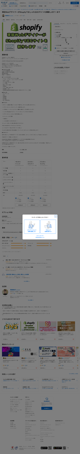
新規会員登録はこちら (40, 237)
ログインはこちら (40, 235)
